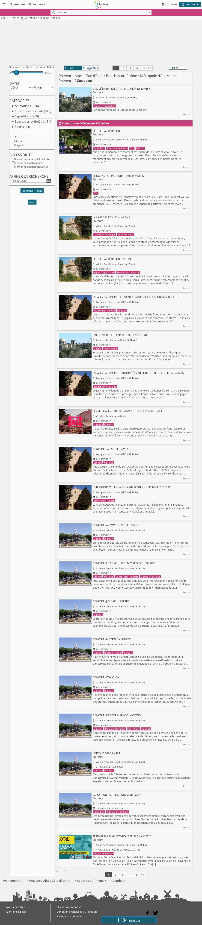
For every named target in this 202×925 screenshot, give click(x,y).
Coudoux (119, 880)
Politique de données (69, 916)
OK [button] (49, 181)
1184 (129, 920)
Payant (19, 145)
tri (167, 68)
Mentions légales (16, 911)
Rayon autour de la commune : (27, 67)
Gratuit (19, 141)
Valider (32, 202)
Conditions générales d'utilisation (77, 911)
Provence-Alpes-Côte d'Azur (81, 75)
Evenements (11, 880)
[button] (32, 192)
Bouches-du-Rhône (121, 75)
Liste (69, 68)
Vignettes (90, 68)
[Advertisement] (101, 42)
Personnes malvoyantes (29, 163)
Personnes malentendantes (31, 167)
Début (14, 87)
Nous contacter (15, 907)
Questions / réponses (69, 907)
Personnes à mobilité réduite (32, 159)
